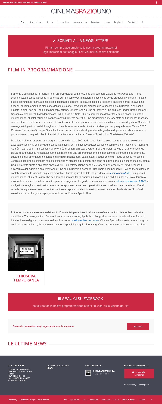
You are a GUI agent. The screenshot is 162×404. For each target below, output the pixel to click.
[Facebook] (156, 2)
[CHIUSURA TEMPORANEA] (26, 252)
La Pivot (21, 399)
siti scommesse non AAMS (131, 181)
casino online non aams (85, 220)
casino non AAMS (120, 173)
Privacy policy (130, 384)
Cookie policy (143, 384)
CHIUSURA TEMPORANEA (26, 278)
